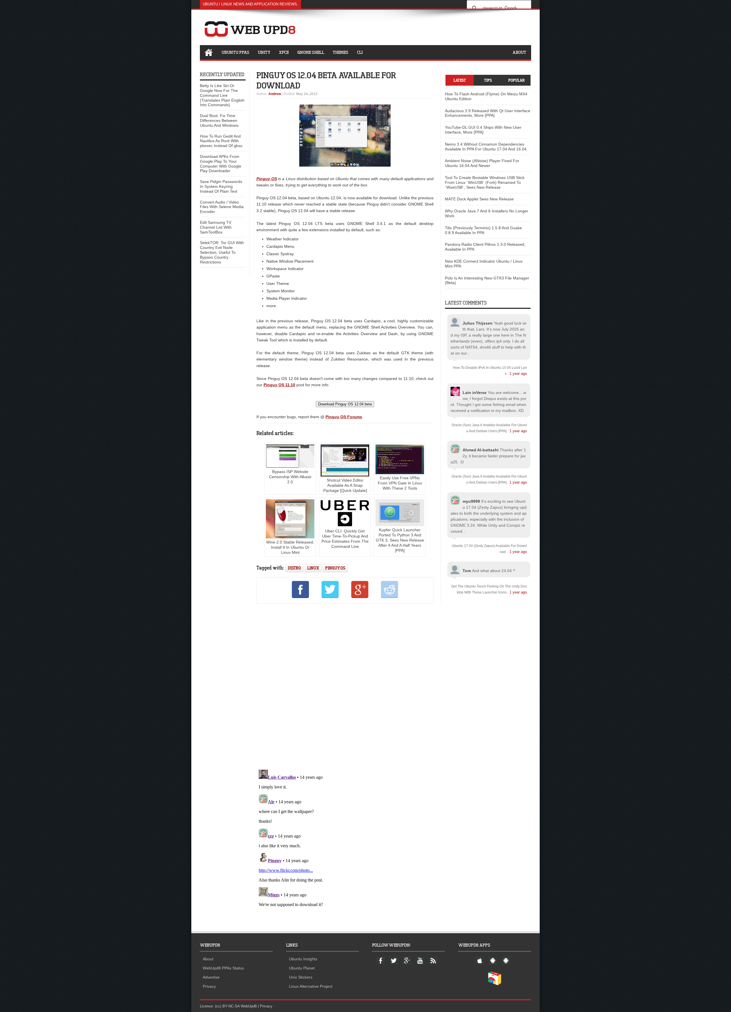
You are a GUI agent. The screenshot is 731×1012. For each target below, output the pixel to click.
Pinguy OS (266, 178)
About (519, 52)
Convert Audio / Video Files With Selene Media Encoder (222, 207)
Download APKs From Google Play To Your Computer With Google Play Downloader (220, 163)
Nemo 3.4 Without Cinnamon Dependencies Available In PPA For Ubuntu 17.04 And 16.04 (486, 146)
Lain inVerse (475, 392)
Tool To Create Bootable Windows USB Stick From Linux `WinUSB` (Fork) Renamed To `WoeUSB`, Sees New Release (485, 182)
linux (313, 568)
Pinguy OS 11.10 (279, 385)
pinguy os (335, 568)
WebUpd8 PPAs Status (223, 968)
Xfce (284, 52)
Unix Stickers (300, 977)
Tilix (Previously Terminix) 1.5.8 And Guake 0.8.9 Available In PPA (483, 230)
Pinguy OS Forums (344, 417)
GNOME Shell (310, 52)
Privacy (209, 986)
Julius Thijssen (478, 323)
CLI (360, 52)
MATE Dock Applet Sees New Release (479, 199)
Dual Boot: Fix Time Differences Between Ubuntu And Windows (219, 120)
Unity (264, 52)
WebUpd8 (249, 1006)
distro (294, 568)
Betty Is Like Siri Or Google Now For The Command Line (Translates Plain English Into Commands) (222, 95)
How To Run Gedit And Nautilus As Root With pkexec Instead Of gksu (221, 141)
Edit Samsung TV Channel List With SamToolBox (216, 227)
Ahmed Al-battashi (481, 450)
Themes (340, 52)
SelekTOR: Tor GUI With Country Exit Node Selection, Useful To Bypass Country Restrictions (222, 252)
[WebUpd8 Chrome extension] (494, 984)
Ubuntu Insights (303, 959)
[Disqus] (344, 685)
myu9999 (471, 501)
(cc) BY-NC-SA (227, 1006)
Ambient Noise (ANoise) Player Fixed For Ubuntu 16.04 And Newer (482, 163)
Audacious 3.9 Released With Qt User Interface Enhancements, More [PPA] (487, 113)
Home (208, 52)
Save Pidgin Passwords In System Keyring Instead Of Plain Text (221, 186)
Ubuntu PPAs (235, 52)
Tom (467, 570)
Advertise (211, 977)
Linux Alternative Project (310, 986)
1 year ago (518, 373)
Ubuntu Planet (302, 968)
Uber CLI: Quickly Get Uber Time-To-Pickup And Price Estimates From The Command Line (345, 539)
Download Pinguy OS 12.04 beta (345, 404)
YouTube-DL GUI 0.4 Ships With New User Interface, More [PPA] (483, 129)
